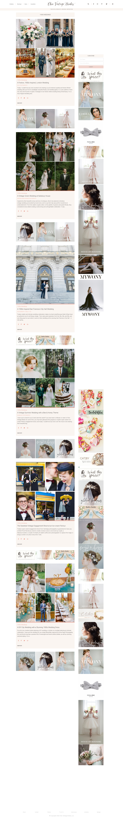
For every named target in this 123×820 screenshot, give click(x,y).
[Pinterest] (101, 4)
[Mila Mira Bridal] (91, 754)
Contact (36, 812)
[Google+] (28, 98)
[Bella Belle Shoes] (45, 340)
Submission (74, 812)
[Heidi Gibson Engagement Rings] (91, 459)
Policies (49, 812)
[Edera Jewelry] (91, 114)
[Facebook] (93, 4)
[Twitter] (106, 4)
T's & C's (61, 812)
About (24, 812)
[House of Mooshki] (91, 171)
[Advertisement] (91, 42)
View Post (19, 103)
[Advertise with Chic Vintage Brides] (25, 340)
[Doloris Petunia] (45, 118)
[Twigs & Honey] (45, 448)
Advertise (86, 812)
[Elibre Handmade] (91, 615)
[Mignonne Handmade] (65, 340)
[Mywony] (25, 118)
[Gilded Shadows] (25, 232)
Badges (99, 812)
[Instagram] (97, 4)
